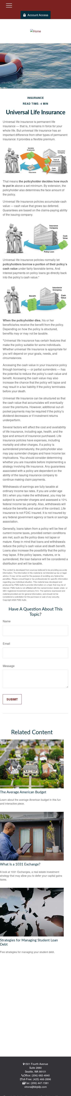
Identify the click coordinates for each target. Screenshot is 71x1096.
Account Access (37, 15)
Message (9, 666)
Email (6, 643)
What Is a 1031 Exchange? (20, 864)
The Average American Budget (23, 792)
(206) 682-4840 (41, 1075)
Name (7, 621)
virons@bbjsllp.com (35, 1087)
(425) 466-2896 (42, 1079)
